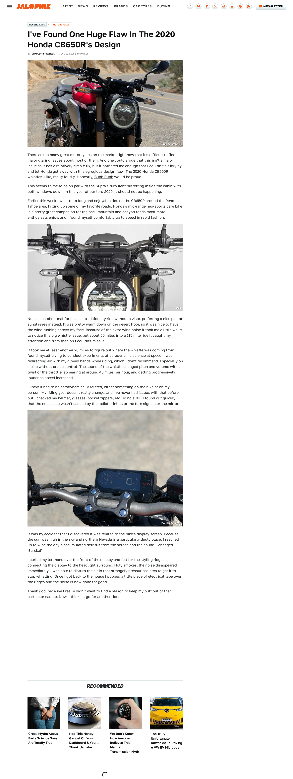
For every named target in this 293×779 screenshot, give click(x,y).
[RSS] (249, 6)
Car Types (142, 6)
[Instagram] (232, 6)
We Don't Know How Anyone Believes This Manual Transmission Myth (124, 743)
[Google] (240, 6)
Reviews (101, 6)
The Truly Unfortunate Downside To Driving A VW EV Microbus (166, 740)
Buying (163, 6)
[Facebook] (190, 6)
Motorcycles (61, 24)
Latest (67, 6)
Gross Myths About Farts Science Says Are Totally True (43, 738)
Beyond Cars (37, 24)
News (83, 6)
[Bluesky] (199, 6)
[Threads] (224, 6)
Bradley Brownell (43, 54)
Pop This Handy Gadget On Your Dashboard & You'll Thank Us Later (83, 740)
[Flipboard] (207, 6)
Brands (121, 6)
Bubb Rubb (103, 177)
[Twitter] (215, 6)
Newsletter (273, 6)
